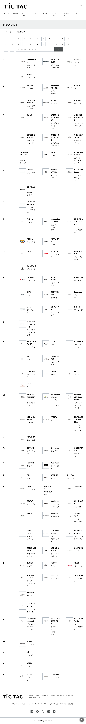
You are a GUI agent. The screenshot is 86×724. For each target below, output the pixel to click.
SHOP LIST (70, 695)
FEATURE (44, 13)
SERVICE (79, 13)
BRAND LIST (32, 697)
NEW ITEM (45, 695)
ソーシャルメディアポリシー (38, 704)
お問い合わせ (54, 704)
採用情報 (63, 704)
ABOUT (6, 13)
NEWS (15, 13)
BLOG (35, 13)
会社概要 (71, 704)
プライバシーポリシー (19, 704)
